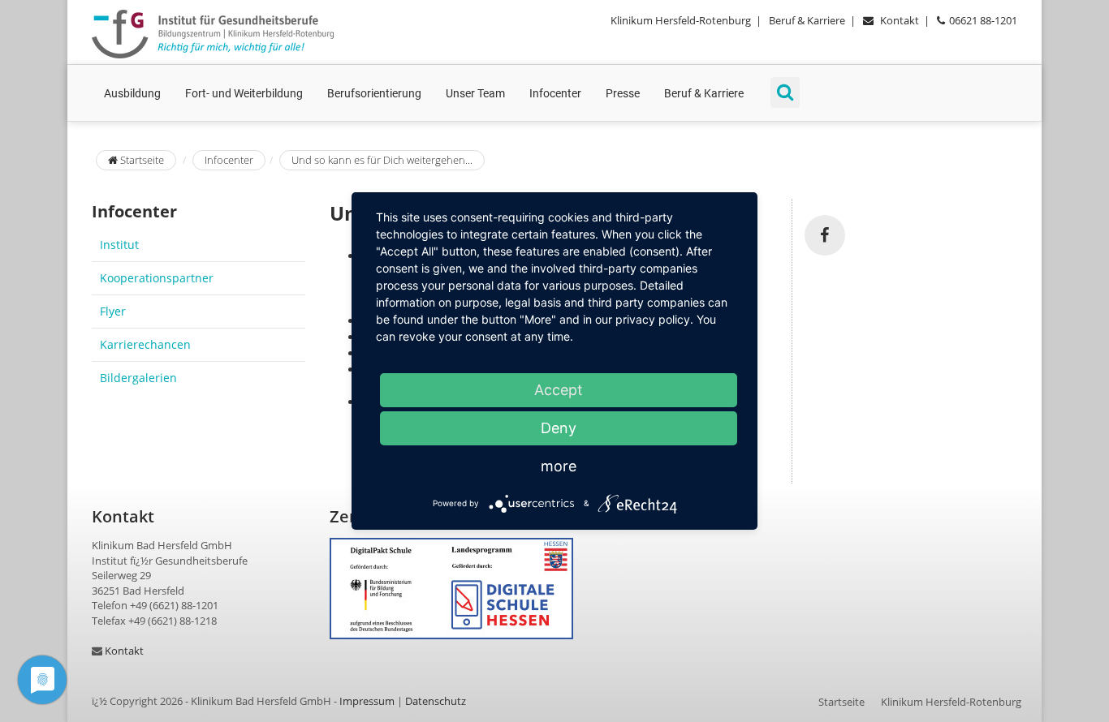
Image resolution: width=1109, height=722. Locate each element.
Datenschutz (435, 701)
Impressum (367, 701)
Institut (119, 244)
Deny (558, 427)
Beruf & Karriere (807, 20)
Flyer (113, 311)
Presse (623, 93)
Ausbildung (132, 93)
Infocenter (555, 93)
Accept (558, 389)
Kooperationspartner (157, 278)
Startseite (141, 160)
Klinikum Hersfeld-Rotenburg (681, 20)
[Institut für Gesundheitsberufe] (213, 34)
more (558, 466)
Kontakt (899, 20)
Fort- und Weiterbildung (244, 93)
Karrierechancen (145, 344)
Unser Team (475, 93)
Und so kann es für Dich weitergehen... (382, 160)
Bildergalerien (138, 377)
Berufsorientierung (374, 93)
